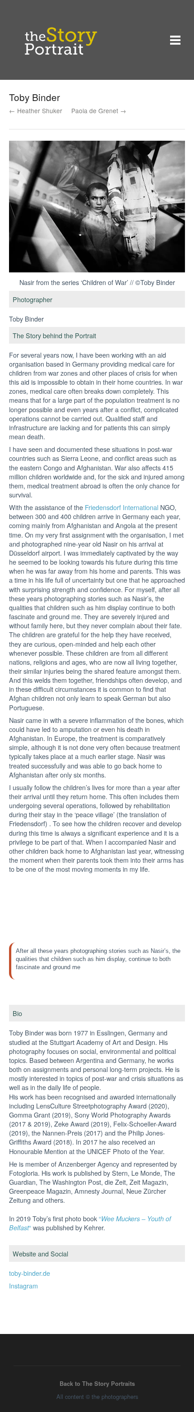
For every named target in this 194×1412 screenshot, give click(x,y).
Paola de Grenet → (98, 110)
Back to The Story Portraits (97, 1384)
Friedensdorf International (121, 507)
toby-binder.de (29, 1273)
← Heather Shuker (35, 110)
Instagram (23, 1285)
